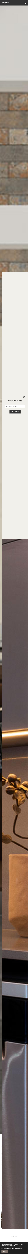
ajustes (20, 1248)
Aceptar (4, 1251)
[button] (25, 3)
